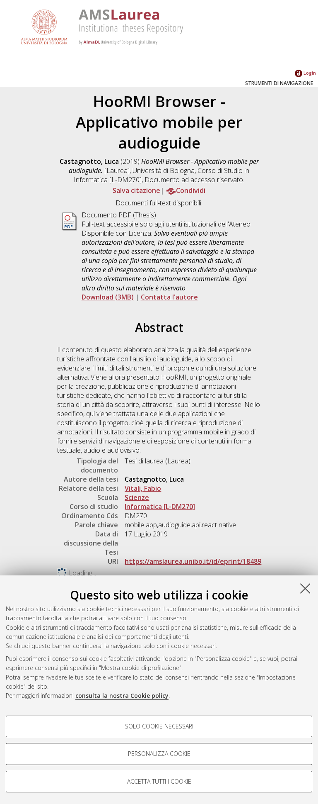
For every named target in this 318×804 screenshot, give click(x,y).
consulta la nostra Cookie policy (122, 695)
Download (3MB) (108, 297)
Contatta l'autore (169, 297)
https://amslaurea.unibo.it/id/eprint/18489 (193, 561)
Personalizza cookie (159, 754)
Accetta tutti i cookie (159, 781)
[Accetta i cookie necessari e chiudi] (305, 588)
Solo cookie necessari (159, 726)
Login (309, 73)
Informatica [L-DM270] (160, 506)
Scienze (137, 497)
